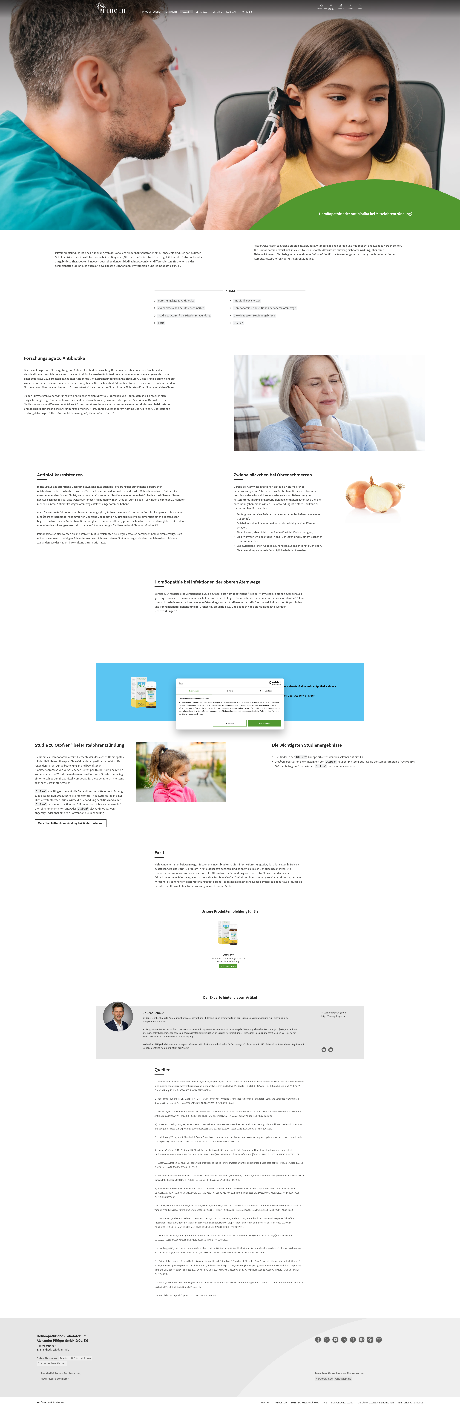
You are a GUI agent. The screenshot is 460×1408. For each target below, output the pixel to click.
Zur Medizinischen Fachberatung (60, 1373)
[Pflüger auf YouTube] (335, 1340)
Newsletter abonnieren (55, 1378)
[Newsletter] (341, 6)
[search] (360, 6)
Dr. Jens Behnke (153, 1013)
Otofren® (41, 791)
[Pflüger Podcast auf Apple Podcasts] (370, 1340)
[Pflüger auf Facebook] (318, 1340)
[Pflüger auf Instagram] (327, 1340)
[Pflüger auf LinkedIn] (344, 1340)
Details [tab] (230, 691)
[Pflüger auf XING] (353, 1340)
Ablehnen (230, 723)
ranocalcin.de (343, 1378)
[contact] (350, 6)
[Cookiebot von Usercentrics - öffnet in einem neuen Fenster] (270, 683)
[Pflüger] (110, 8)
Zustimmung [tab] (194, 691)
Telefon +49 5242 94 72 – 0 (75, 1358)
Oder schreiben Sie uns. (52, 1363)
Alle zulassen (264, 723)
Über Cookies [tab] (266, 691)
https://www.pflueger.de (333, 1016)
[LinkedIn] (330, 1049)
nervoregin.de (324, 1378)
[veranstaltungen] (322, 6)
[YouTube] (324, 1049)
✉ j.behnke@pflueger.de (333, 1012)
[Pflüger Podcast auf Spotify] (361, 1340)
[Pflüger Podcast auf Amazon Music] (379, 1340)
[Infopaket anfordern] (331, 6)
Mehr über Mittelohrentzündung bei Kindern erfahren (70, 823)
